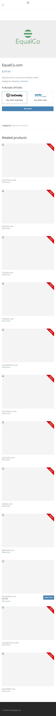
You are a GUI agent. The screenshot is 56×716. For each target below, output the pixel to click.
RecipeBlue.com (9, 596)
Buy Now (28, 109)
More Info (49, 597)
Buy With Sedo (40, 100)
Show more (6, 182)
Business (16, 81)
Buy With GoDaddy (14, 100)
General (24, 81)
